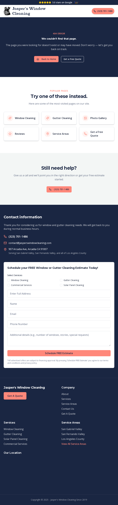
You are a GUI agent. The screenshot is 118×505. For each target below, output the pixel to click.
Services (66, 399)
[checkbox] (8, 280)
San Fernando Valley (73, 434)
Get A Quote (15, 396)
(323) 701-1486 (61, 189)
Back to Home (48, 59)
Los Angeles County (72, 439)
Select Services (14, 275)
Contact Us (67, 408)
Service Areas (69, 404)
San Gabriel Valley (71, 429)
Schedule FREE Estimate (59, 353)
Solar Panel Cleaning (74, 285)
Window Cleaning (19, 280)
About (65, 394)
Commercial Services (21, 285)
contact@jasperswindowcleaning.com (30, 243)
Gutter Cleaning (71, 280)
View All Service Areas (73, 444)
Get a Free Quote (72, 59)
